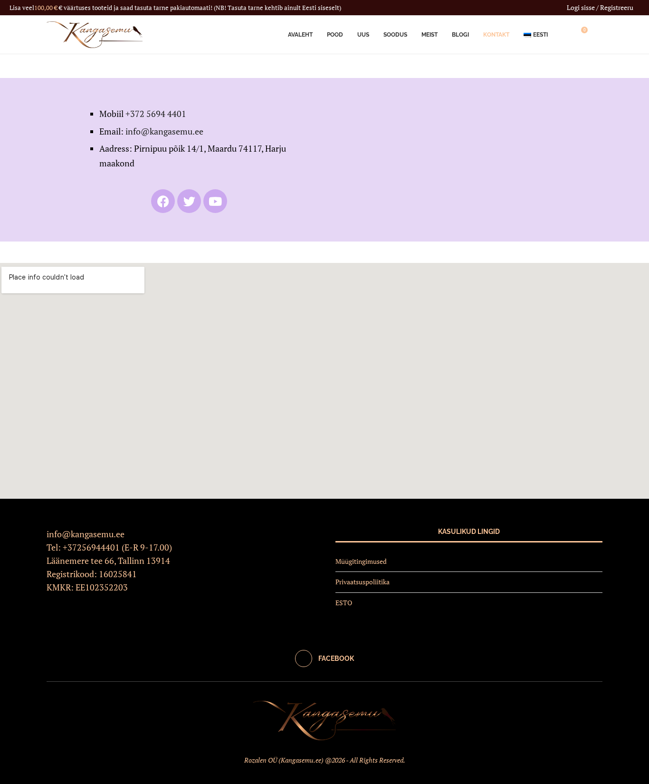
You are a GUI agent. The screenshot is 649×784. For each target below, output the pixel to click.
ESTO (343, 602)
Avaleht (300, 34)
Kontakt (496, 34)
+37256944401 (91, 547)
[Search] (597, 35)
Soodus (395, 34)
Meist (429, 34)
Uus (363, 34)
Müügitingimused (361, 561)
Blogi (460, 34)
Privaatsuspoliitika (362, 581)
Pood (335, 34)
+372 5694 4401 (155, 113)
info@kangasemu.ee (164, 131)
